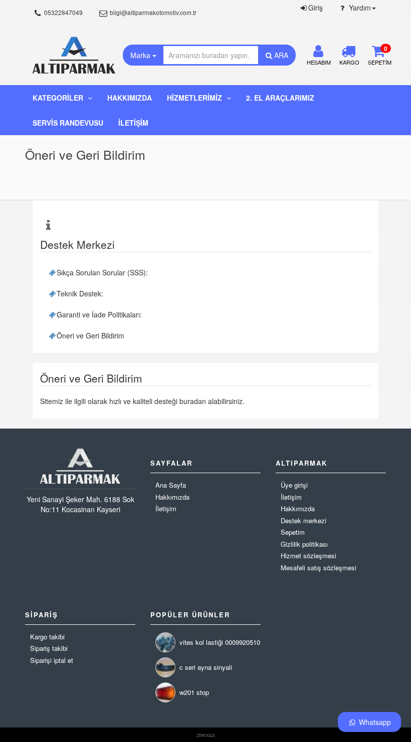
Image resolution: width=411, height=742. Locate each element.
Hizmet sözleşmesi (308, 555)
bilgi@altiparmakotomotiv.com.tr (152, 12)
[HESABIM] (318, 53)
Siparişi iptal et (51, 660)
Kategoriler (59, 98)
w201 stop (194, 692)
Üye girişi (294, 485)
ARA (280, 55)
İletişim (133, 123)
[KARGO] (348, 53)
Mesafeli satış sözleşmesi (318, 567)
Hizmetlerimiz (195, 98)
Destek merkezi (303, 520)
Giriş (315, 8)
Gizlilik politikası (304, 544)
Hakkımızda (129, 98)
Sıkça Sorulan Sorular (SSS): (102, 272)
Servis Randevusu (68, 123)
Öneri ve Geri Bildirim (90, 335)
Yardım (359, 8)
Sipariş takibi (49, 648)
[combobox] (211, 55)
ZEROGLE (205, 735)
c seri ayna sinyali (205, 667)
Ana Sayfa (170, 485)
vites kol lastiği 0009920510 (219, 642)
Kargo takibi (47, 636)
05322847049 (63, 12)
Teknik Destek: (80, 293)
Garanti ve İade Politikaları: (99, 314)
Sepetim (293, 532)
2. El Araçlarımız (280, 98)
